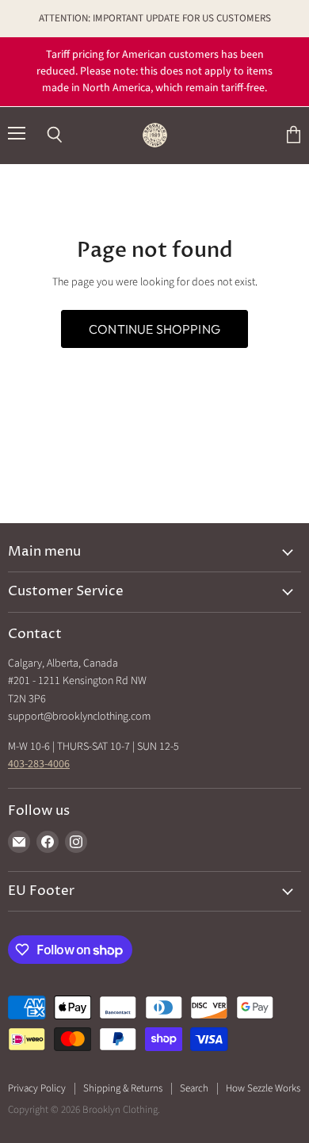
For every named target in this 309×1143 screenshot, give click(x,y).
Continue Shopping (154, 329)
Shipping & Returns (122, 1088)
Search (194, 1088)
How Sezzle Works (263, 1088)
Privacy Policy (37, 1088)
